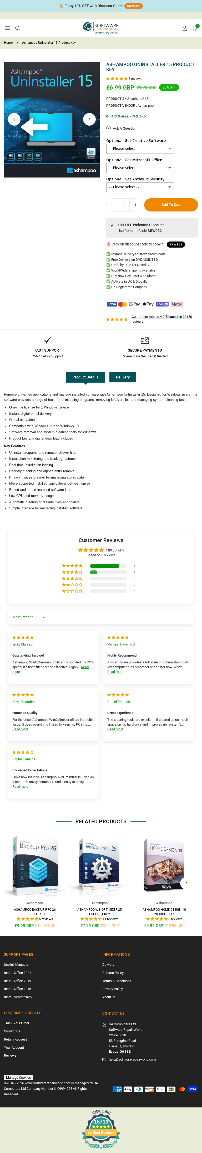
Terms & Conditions (116, 981)
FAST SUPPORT (48, 350)
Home (8, 43)
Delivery (123, 377)
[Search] (18, 28)
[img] (23, 637)
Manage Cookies (18, 1078)
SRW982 (133, 6)
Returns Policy (113, 973)
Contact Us (12, 1031)
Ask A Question (124, 128)
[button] (8, 28)
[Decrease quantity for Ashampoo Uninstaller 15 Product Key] (112, 205)
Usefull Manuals (16, 965)
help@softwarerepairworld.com (132, 1059)
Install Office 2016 (17, 989)
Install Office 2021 (17, 973)
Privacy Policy (112, 989)
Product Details (85, 377)
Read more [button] (115, 672)
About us (108, 997)
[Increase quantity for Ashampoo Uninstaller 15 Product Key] (135, 205)
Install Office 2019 (17, 981)
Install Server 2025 (18, 997)
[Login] (185, 28)
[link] (101, 6)
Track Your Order (16, 1023)
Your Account (14, 1047)
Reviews (10, 1055)
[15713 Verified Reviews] (101, 1150)
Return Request (15, 1039)
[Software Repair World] (101, 27)
